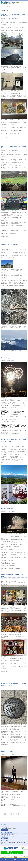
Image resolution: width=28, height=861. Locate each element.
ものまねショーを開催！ (7, 751)
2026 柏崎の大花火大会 (7, 508)
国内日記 (16, 18)
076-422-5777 (6, 835)
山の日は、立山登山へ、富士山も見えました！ (12, 244)
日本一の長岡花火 (5, 358)
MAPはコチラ (5, 830)
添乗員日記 (13, 18)
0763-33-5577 (5, 827)
